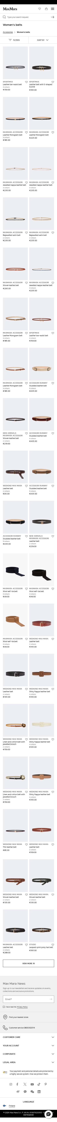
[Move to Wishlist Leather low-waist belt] (26, 82)
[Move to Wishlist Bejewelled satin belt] (26, 232)
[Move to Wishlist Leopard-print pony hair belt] (52, 945)
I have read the (16, 1007)
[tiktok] (39, 1084)
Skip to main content (11, 1)
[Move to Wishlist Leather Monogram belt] (26, 132)
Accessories (8, 32)
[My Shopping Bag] (46, 8)
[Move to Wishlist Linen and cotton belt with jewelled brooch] (26, 739)
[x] (25, 1084)
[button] (14, 40)
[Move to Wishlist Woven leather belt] (26, 283)
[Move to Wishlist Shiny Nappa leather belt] (52, 689)
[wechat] (32, 1092)
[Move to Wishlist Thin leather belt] (26, 844)
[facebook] (18, 1084)
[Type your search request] (52, 17)
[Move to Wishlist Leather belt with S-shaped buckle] (52, 82)
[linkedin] (39, 1092)
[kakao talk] (25, 1092)
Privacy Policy (22, 1007)
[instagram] (11, 1084)
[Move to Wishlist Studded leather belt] (52, 383)
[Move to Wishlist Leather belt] (26, 486)
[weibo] (18, 1092)
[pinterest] (46, 1084)
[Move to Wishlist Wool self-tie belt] (26, 589)
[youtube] (32, 1084)
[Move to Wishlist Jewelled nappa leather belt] (26, 182)
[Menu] (52, 9)
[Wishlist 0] (39, 8)
